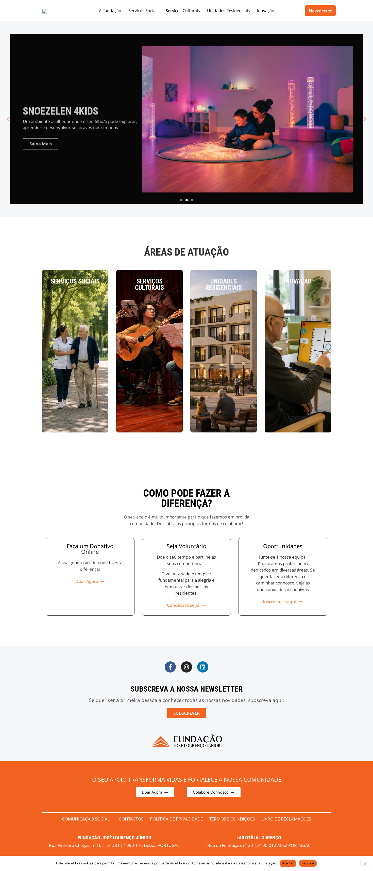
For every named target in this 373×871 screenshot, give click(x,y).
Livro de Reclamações (286, 819)
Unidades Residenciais (228, 10)
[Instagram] (186, 667)
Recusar (308, 863)
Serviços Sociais (143, 10)
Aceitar (288, 863)
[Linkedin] (202, 667)
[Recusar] (365, 863)
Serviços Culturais (183, 10)
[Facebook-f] (170, 667)
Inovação (265, 10)
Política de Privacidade (176, 819)
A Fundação (110, 10)
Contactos (131, 819)
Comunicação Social (86, 819)
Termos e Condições (232, 819)
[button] (8, 119)
